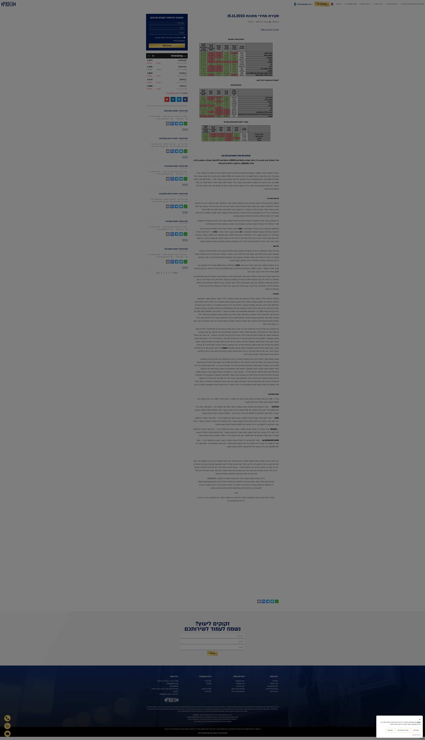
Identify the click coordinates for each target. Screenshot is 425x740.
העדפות (390, 730)
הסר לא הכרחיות (402, 730)
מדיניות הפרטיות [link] (416, 735)
